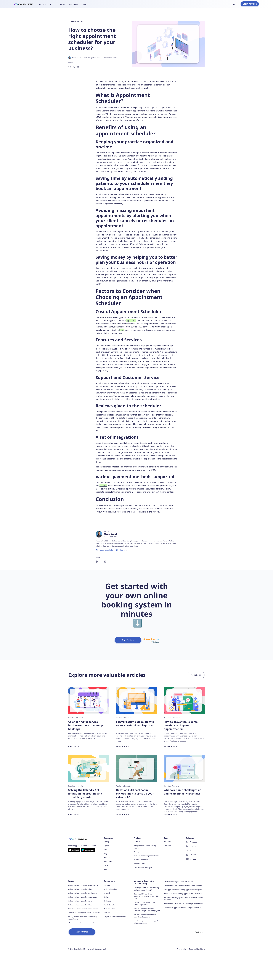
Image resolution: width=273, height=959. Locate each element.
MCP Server (168, 846)
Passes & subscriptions (142, 860)
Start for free (250, 3)
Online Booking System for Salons (80, 889)
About (106, 869)
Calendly (107, 885)
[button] (42, 4)
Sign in (106, 846)
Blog (84, 4)
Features (137, 842)
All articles (196, 674)
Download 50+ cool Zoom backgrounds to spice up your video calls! (146, 896)
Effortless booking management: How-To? (178, 882)
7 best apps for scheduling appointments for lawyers (183, 894)
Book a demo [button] (108, 861)
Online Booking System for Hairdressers (82, 893)
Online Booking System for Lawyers (80, 901)
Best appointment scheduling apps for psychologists (183, 890)
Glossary (107, 857)
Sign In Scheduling (110, 905)
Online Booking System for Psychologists (82, 897)
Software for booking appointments (146, 856)
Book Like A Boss (109, 909)
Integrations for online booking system (145, 847)
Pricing (63, 4)
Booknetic (107, 901)
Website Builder (139, 864)
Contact (106, 865)
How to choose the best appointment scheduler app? (183, 886)
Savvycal (107, 893)
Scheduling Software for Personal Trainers (83, 909)
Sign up (106, 842)
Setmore (107, 913)
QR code (103, 485)
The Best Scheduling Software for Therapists (84, 913)
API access (167, 842)
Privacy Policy (182, 949)
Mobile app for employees (143, 868)
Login (234, 4)
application (131, 320)
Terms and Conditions (197, 949)
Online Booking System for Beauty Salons (83, 885)
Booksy (106, 897)
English (198, 932)
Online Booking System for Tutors (80, 905)
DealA (121, 330)
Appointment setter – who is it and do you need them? (183, 904)
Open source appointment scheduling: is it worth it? (182, 908)
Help (105, 850)
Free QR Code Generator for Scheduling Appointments (82, 918)
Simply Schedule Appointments (115, 917)
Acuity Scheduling (110, 889)
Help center (74, 4)
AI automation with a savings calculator (82, 923)
